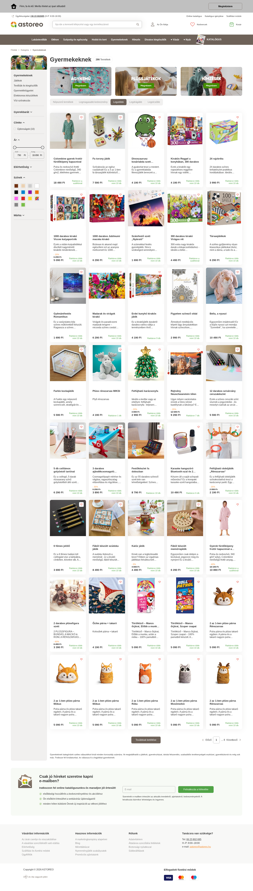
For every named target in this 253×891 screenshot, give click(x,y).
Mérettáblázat (82, 847)
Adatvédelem (135, 839)
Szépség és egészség (75, 39)
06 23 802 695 (193, 839)
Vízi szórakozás (22, 100)
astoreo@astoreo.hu (200, 846)
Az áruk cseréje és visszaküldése (39, 839)
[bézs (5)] (23, 185)
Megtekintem (225, 6)
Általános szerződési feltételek (144, 843)
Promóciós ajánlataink (86, 854)
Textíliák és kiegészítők (26, 85)
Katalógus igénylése (214, 16)
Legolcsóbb (154, 102)
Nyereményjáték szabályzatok (90, 851)
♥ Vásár (175, 39)
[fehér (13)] (36, 185)
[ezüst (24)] (30, 185)
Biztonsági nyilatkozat (140, 847)
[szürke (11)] (16, 204)
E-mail (128, 789)
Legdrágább (135, 102)
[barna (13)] (16, 185)
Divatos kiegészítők (155, 39)
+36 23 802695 (37, 16)
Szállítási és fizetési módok (36, 851)
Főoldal (14, 50)
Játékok (18, 80)
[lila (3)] (30, 192)
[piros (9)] (23, 198)
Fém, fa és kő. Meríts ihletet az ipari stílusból (42, 6)
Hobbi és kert (99, 39)
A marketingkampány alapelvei (91, 839)
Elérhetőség (28, 847)
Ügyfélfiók (27, 854)
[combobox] (90, 24)
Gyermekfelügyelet (23, 90)
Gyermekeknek (119, 39)
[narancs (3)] (36, 192)
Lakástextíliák (39, 39)
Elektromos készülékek (26, 95)
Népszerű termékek (63, 102)
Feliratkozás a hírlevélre (195, 789)
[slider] (14, 147)
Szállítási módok (233, 16)
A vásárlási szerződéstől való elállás (40, 843)
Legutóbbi (118, 102)
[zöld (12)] (23, 204)
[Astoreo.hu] (29, 24)
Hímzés (136, 39)
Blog (77, 843)
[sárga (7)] (30, 198)
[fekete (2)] (16, 192)
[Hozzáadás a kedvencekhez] (81, 117)
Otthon (55, 39)
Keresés (135, 24)
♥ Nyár (187, 39)
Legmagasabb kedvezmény (93, 102)
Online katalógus (194, 16)
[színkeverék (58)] (36, 198)
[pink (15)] (16, 198)
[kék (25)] (23, 192)
